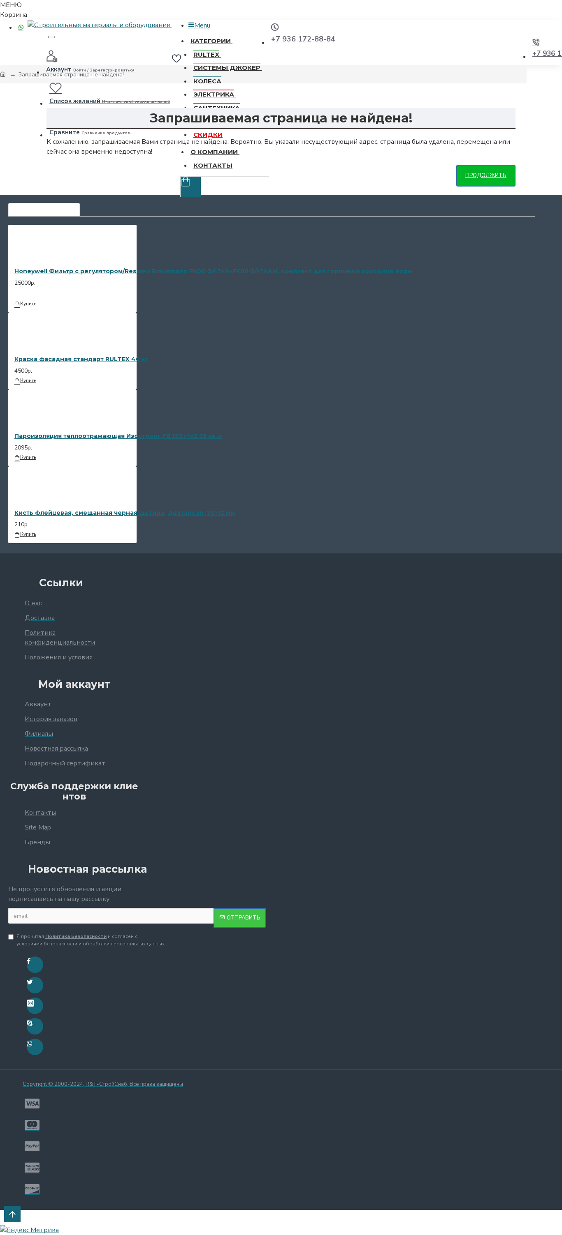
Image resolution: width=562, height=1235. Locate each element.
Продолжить (485, 175)
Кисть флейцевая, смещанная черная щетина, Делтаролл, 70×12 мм (124, 512)
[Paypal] (32, 1146)
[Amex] (32, 1167)
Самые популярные (44, 207)
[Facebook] (35, 964)
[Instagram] (35, 1006)
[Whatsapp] (35, 1047)
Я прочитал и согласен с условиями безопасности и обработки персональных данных (90, 940)
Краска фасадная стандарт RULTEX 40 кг (81, 359)
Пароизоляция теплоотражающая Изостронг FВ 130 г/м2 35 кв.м (118, 436)
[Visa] (32, 1103)
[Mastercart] (32, 1125)
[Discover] (32, 1189)
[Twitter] (35, 985)
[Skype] (35, 1026)
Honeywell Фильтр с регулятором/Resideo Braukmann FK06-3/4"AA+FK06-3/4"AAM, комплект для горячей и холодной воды (213, 271)
